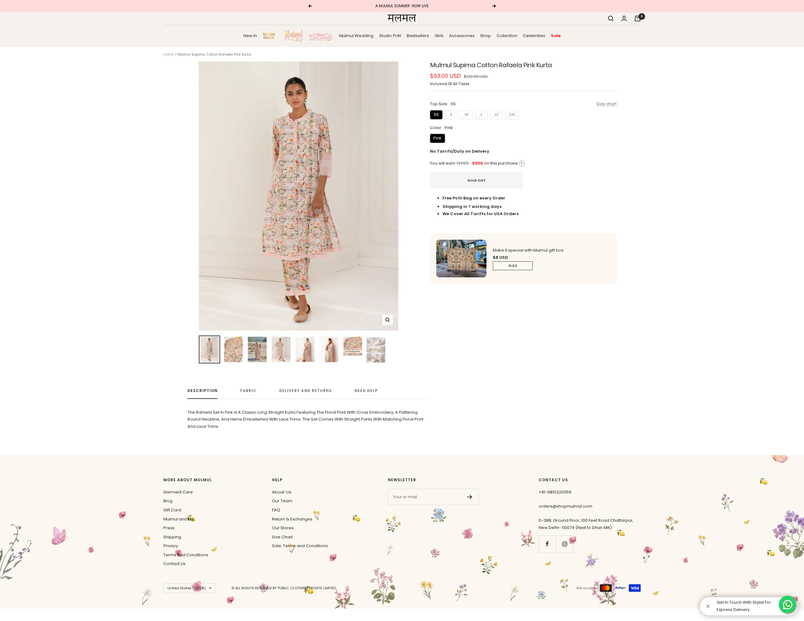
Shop (485, 35)
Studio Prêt (390, 35)
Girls (439, 35)
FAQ (276, 510)
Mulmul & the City (293, 36)
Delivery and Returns (305, 391)
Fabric (248, 391)
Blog (167, 501)
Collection (507, 35)
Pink (437, 138)
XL (497, 114)
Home (168, 54)
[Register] (469, 497)
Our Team (282, 501)
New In (250, 35)
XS (436, 114)
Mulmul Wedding (356, 35)
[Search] (611, 18)
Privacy (170, 546)
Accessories (462, 35)
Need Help (366, 391)
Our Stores (283, 528)
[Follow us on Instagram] (564, 544)
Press (169, 528)
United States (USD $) (186, 588)
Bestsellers (418, 35)
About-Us (281, 492)
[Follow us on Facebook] (547, 544)
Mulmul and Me (178, 519)
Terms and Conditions (185, 555)
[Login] (624, 18)
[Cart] (637, 18)
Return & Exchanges (292, 519)
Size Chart (282, 537)
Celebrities (534, 35)
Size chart (606, 104)
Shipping (172, 537)
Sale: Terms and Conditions (300, 546)
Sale (556, 35)
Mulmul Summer (321, 35)
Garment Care (178, 492)
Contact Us (174, 564)
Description (202, 391)
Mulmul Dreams (270, 35)
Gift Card (172, 510)
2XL (512, 114)
